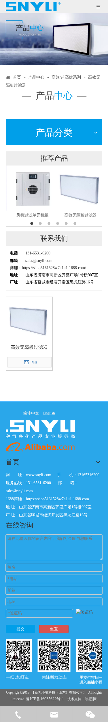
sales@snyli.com (38, 260)
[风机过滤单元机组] (30, 188)
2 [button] (41, 223)
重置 (54, 629)
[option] (30, 192)
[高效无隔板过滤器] (78, 188)
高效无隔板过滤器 (78, 215)
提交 (20, 629)
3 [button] (50, 223)
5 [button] (67, 223)
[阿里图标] (40, 447)
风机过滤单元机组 (30, 215)
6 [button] (76, 223)
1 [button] (32, 223)
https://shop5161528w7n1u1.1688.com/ (54, 268)
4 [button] (58, 223)
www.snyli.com (38, 475)
